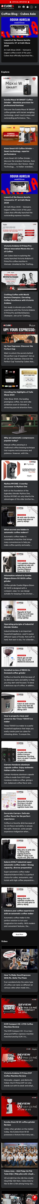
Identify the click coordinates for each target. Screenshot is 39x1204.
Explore (5, 72)
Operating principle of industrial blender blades (19, 625)
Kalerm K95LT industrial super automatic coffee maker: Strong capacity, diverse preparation (19, 865)
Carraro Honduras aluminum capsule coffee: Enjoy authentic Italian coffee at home (18, 767)
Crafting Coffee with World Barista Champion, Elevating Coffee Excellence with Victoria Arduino (19, 298)
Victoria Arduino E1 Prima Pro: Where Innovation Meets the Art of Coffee (18, 249)
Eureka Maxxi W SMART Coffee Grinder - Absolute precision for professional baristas (18, 103)
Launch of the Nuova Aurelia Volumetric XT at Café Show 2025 (17, 200)
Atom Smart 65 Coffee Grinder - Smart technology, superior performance (19, 151)
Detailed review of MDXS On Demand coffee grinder (17, 671)
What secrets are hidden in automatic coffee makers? (16, 531)
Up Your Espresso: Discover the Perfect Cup (18, 347)
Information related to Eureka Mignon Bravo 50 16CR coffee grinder (18, 578)
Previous (2, 33)
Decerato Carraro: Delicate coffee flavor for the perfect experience (17, 816)
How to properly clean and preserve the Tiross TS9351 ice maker (18, 719)
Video (4, 941)
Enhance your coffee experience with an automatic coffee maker (19, 912)
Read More (19, 934)
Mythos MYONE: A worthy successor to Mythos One (16, 485)
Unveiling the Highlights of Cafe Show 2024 (18, 393)
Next (36, 33)
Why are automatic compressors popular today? (19, 439)
